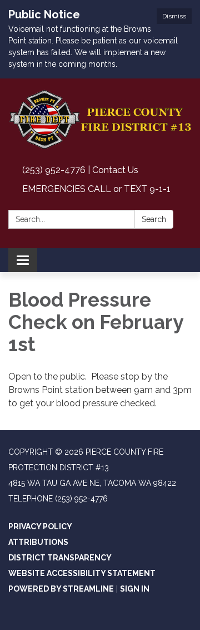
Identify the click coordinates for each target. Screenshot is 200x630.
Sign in (134, 588)
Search (154, 219)
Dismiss (174, 16)
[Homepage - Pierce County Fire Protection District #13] (100, 120)
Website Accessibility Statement (82, 573)
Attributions (38, 542)
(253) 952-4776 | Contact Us (80, 170)
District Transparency (60, 557)
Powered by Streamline (61, 588)
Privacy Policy (40, 526)
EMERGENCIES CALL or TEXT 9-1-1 (96, 189)
